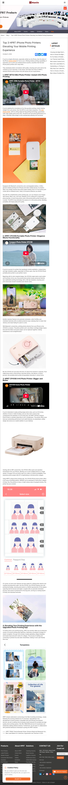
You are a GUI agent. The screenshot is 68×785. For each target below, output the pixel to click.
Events (26, 31)
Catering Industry (30, 751)
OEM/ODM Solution (31, 760)
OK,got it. (18, 779)
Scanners (3, 760)
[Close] (30, 766)
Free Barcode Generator (31, 762)
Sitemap (52, 782)
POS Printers (4, 751)
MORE (53, 48)
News (46, 31)
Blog (52, 31)
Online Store (18, 753)
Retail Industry (30, 753)
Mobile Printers (5, 755)
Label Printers (4, 753)
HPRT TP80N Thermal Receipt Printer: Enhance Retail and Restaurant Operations (28, 731)
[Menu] (64, 2)
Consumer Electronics (7, 757)
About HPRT (17, 31)
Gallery (32, 31)
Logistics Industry (31, 755)
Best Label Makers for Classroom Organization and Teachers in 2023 (24, 733)
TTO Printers (4, 762)
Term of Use (45, 782)
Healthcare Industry (31, 757)
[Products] (3, 2)
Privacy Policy (36, 782)
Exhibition (39, 31)
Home (2, 35)
